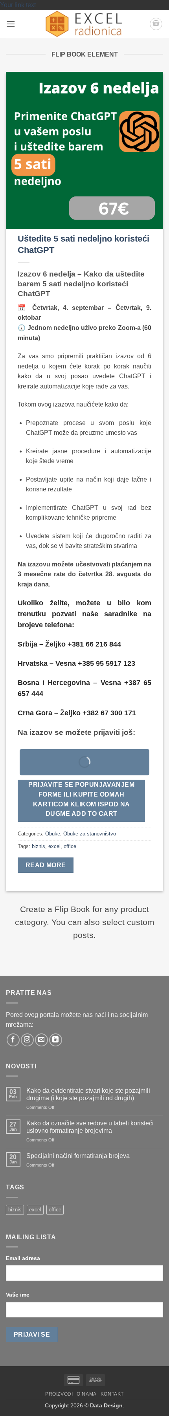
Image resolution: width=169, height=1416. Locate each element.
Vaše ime (17, 1294)
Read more (46, 865)
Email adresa (23, 1258)
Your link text (18, 5)
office (70, 846)
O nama (87, 1394)
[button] (10, 23)
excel (54, 846)
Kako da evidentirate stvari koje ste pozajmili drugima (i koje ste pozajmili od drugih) (88, 1094)
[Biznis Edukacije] (84, 24)
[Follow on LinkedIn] (55, 1039)
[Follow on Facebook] (13, 1039)
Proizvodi (59, 1394)
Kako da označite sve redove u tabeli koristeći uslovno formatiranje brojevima (90, 1127)
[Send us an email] (41, 1039)
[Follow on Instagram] (27, 1039)
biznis (38, 846)
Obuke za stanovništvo (89, 834)
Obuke (52, 834)
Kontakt (112, 1394)
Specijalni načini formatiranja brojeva (78, 1155)
